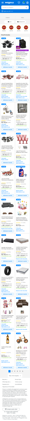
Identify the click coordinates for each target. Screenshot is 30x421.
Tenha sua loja (18, 381)
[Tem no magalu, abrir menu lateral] (2, 2)
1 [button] (9, 371)
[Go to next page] (23, 371)
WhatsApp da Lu (6, 381)
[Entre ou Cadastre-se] (27, 2)
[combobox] (15, 7)
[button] (26, 8)
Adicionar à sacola (7, 67)
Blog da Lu (4, 379)
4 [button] (17, 371)
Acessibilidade (18, 384)
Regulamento (5, 384)
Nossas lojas (18, 379)
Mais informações (14, 375)
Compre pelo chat (12, 409)
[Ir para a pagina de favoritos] (19, 3)
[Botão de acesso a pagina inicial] (10, 2)
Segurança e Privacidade (8, 386)
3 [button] (14, 371)
